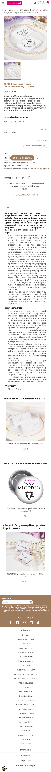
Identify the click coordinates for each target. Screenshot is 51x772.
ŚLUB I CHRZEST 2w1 (26, 735)
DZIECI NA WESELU (26, 718)
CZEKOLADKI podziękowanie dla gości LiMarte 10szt (26, 575)
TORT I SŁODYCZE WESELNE (26, 705)
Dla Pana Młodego (26, 661)
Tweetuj (23, 177)
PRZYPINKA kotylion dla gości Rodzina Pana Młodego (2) (26, 509)
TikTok (38, 622)
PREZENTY (26, 731)
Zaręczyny (26, 666)
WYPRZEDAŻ (26, 740)
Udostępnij (16, 177)
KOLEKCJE (26, 644)
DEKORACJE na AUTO (26, 700)
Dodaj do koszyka (22, 158)
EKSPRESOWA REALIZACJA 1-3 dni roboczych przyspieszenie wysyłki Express (25, 184)
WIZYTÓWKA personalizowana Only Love (26, 443)
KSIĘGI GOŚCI (26, 687)
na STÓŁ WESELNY (26, 692)
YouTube (17, 622)
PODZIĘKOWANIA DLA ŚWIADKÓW (26, 679)
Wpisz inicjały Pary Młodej (14, 121)
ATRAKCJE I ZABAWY (26, 709)
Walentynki (26, 744)
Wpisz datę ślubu (11, 132)
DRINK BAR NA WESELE (26, 713)
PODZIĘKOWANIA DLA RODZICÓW (26, 674)
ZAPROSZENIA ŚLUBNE (26, 640)
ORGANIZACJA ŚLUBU (26, 653)
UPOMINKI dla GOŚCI (26, 683)
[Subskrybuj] (31, 602)
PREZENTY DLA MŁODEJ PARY (26, 670)
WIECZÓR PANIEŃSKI (26, 726)
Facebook (10, 622)
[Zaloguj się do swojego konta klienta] (43, 2)
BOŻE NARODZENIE (26, 648)
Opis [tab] (9, 207)
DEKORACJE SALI (26, 696)
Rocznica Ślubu (26, 722)
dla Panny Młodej (26, 657)
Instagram (31, 622)
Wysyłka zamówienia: (12, 165)
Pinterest (29, 177)
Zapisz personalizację (35, 146)
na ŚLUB (26, 635)
